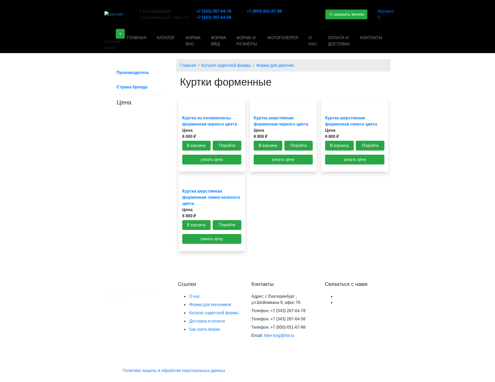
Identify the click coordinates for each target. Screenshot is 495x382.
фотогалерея (282, 38)
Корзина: (386, 14)
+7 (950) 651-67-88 (264, 11)
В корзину (196, 145)
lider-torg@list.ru (279, 335)
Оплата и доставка (339, 41)
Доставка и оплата (207, 321)
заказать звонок (348, 14)
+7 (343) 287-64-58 (213, 17)
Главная (136, 38)
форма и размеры (246, 41)
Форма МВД (218, 41)
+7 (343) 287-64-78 (213, 11)
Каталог (166, 38)
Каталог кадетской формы (214, 313)
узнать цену (212, 159)
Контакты (371, 38)
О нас (313, 41)
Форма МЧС (193, 41)
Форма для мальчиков (210, 304)
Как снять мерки (204, 329)
